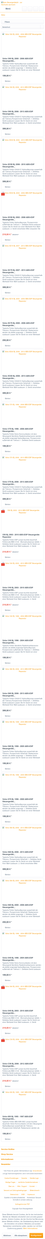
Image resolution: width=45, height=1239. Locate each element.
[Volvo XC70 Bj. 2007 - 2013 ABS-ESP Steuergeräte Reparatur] (22, 255)
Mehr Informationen (30, 1228)
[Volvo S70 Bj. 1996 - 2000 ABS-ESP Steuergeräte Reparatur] (22, 784)
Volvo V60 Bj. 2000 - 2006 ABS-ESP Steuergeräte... (17, 59)
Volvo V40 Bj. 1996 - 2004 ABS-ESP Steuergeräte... (17, 641)
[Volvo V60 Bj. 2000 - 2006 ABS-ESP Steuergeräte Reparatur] (22, 43)
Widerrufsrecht (34, 1190)
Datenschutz (14, 1194)
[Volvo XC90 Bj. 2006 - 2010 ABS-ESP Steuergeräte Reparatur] (22, 149)
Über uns (11, 1186)
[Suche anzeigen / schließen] (24, 8)
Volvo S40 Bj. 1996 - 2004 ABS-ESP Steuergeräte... (17, 959)
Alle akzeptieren (21, 1235)
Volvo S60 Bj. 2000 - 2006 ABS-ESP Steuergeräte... (17, 906)
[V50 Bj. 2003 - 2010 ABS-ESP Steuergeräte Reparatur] (22, 519)
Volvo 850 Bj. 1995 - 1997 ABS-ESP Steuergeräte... (17, 1117)
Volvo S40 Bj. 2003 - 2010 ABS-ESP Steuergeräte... (17, 1012)
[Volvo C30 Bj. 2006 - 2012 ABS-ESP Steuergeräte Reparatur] (22, 1048)
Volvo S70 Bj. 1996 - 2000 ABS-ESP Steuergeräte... (17, 800)
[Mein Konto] (35, 8)
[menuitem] (6, 8)
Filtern (7, 22)
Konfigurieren (36, 1235)
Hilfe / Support (22, 1186)
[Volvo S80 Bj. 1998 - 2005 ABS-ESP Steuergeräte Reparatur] (22, 731)
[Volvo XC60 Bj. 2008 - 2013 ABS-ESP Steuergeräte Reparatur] (22, 360)
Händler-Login (34, 1178)
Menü (8, 8)
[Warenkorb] (41, 8)
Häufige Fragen (10, 1182)
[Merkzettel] (30, 8)
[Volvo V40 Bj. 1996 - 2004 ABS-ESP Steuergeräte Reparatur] (22, 625)
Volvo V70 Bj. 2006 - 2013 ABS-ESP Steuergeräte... (17, 483)
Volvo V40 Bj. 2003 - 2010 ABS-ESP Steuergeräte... (17, 588)
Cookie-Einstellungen (11, 1178)
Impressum (31, 1194)
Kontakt (32, 1186)
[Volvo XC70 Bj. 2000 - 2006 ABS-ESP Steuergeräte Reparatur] (22, 307)
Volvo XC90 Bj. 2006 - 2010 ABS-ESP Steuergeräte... (18, 165)
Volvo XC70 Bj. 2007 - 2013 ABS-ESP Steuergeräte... (18, 271)
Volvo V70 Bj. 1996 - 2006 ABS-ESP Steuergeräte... (17, 430)
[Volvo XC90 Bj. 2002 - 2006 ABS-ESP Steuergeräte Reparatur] (22, 202)
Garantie (24, 1178)
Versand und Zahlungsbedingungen (15, 1190)
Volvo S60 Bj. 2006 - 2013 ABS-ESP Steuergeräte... (17, 853)
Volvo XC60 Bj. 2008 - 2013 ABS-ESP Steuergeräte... (18, 377)
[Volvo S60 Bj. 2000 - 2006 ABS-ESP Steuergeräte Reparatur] (22, 889)
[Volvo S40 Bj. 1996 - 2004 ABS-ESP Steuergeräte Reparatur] (22, 942)
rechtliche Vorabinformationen (28, 1182)
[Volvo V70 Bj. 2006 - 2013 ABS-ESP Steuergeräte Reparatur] (22, 466)
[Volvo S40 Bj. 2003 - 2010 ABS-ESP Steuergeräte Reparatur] (22, 995)
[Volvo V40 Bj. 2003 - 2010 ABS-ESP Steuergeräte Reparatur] (22, 572)
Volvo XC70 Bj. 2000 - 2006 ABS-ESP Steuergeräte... (18, 324)
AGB (23, 1194)
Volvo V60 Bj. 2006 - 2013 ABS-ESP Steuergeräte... (17, 112)
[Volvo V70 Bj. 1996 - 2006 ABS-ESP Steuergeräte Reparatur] (22, 413)
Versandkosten (37, 1171)
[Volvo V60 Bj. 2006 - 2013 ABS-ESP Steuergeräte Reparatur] (22, 96)
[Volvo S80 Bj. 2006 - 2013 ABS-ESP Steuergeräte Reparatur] (22, 678)
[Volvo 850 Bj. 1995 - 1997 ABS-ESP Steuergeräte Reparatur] (22, 1101)
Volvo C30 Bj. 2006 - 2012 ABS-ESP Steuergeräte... (17, 1064)
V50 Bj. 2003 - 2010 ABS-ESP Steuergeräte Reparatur (20, 535)
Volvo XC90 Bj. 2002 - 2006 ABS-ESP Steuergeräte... (18, 218)
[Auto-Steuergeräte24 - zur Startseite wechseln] (11, 3)
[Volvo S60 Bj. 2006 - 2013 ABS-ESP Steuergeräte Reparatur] (22, 836)
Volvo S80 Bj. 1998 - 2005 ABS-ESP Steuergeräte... (17, 747)
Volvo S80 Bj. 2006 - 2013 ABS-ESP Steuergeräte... (17, 694)
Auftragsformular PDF (22, 1204)
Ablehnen (7, 1235)
